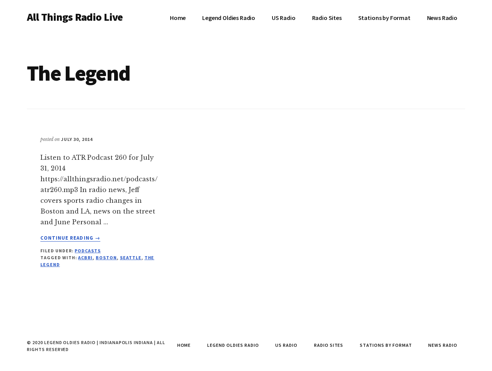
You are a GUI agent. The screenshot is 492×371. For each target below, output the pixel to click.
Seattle (130, 257)
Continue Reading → (70, 238)
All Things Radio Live (75, 17)
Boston (106, 257)
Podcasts (88, 250)
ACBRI (85, 257)
